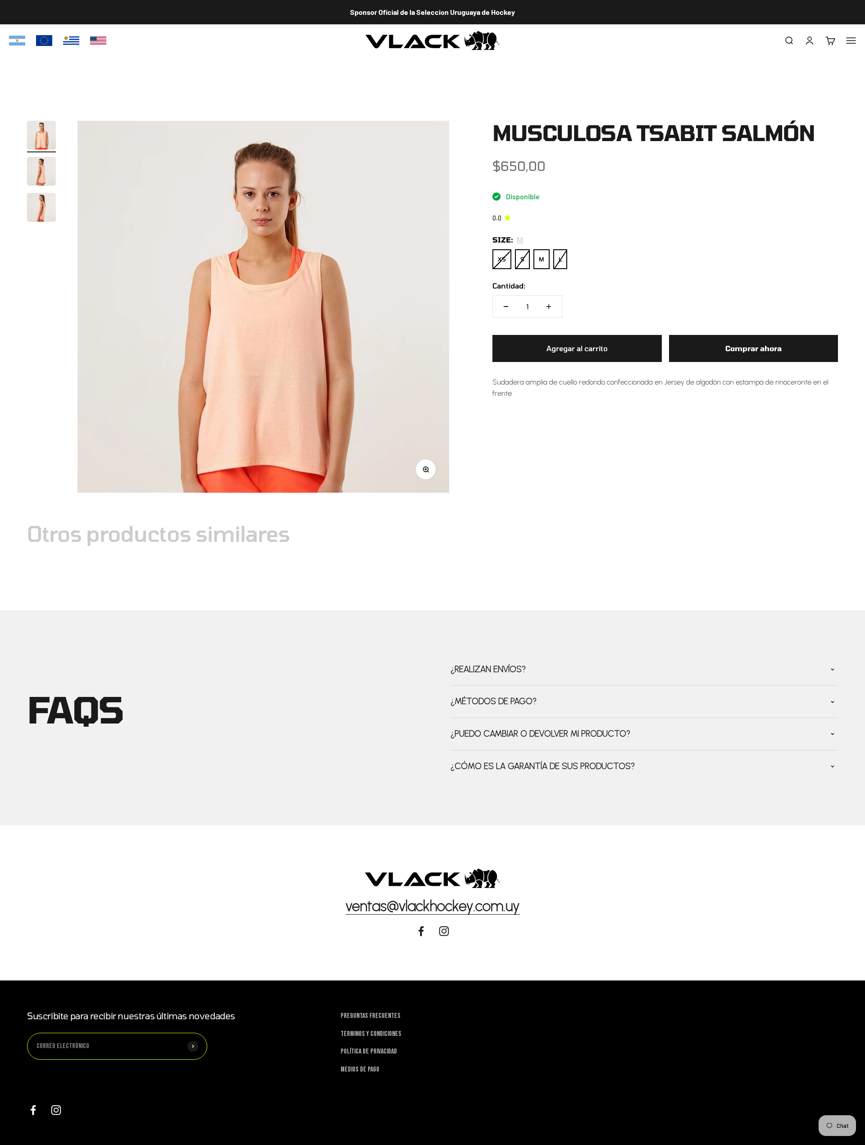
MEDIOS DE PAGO (360, 1069)
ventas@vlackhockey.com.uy (433, 906)
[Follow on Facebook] (421, 931)
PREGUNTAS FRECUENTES (371, 1016)
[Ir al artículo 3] (41, 208)
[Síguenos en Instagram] (56, 1110)
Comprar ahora (753, 348)
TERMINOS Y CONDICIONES (371, 1034)
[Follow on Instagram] (444, 931)
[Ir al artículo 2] (41, 172)
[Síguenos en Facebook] (33, 1110)
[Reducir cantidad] (506, 306)
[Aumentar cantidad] (549, 306)
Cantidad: (508, 285)
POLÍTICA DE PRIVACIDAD (369, 1051)
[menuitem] (17, 40)
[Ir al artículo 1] (41, 136)
